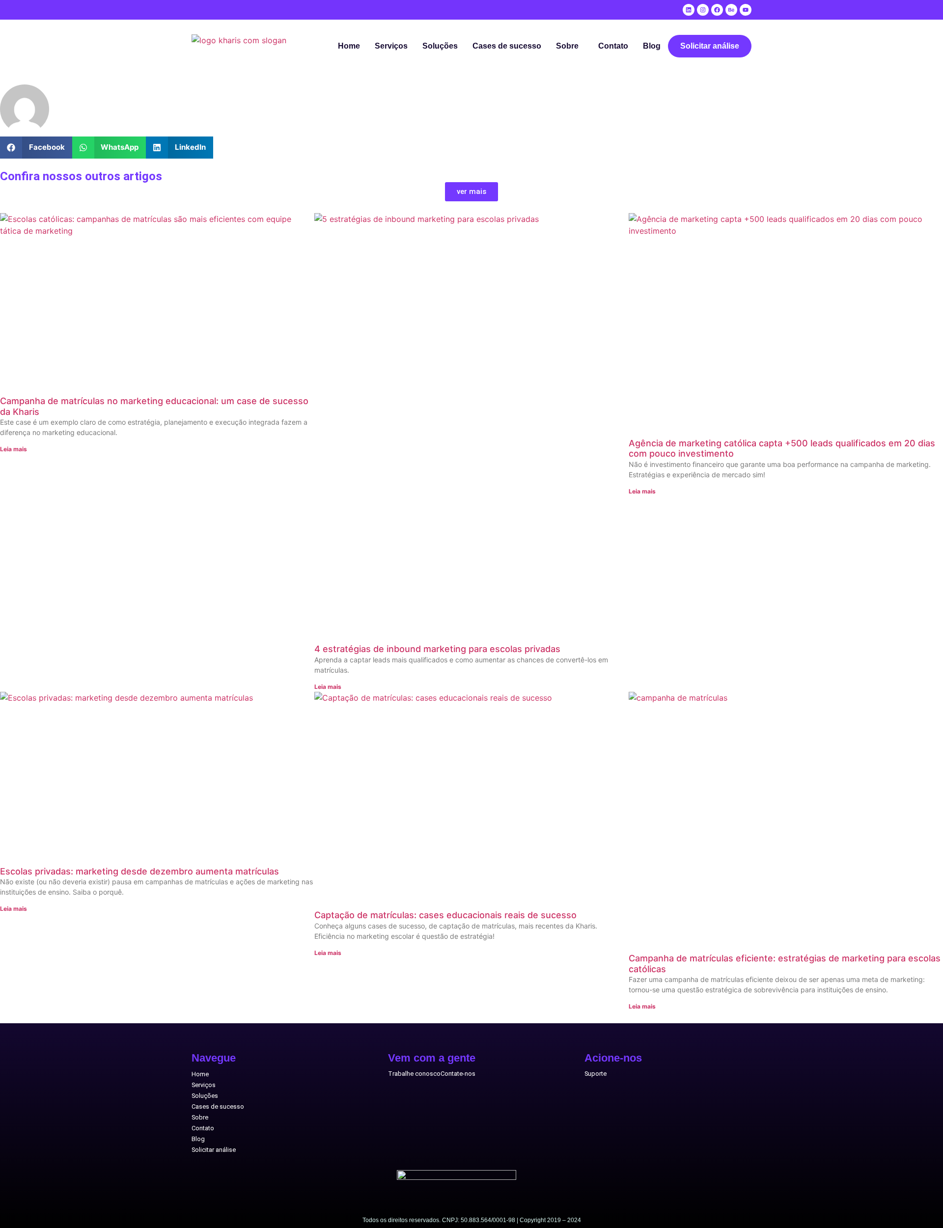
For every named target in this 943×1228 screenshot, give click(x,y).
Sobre (567, 46)
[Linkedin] (688, 10)
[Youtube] (745, 10)
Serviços (391, 46)
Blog (652, 46)
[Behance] (731, 10)
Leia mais (13, 449)
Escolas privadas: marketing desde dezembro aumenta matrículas (139, 871)
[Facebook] (717, 10)
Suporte (595, 1073)
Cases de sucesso (506, 46)
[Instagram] (703, 10)
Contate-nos (458, 1073)
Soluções (440, 46)
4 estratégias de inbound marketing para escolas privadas (437, 649)
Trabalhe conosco (414, 1073)
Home (349, 46)
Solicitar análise (709, 46)
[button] (570, 46)
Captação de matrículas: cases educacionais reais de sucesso (445, 915)
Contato (613, 46)
